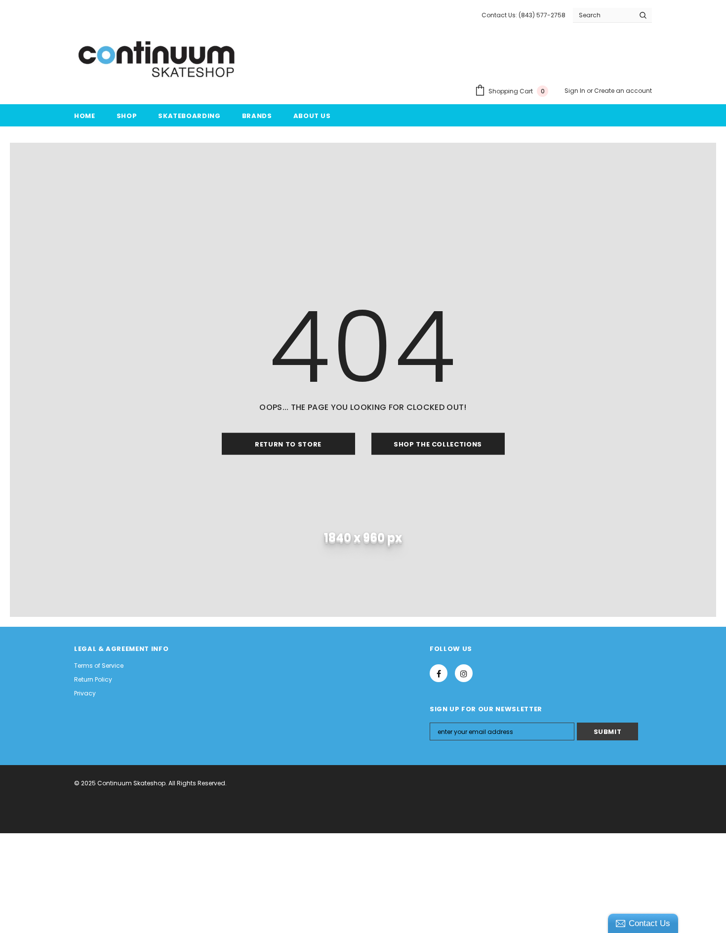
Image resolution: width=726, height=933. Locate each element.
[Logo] (157, 60)
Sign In (576, 90)
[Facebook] (438, 673)
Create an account (623, 90)
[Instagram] (464, 673)
